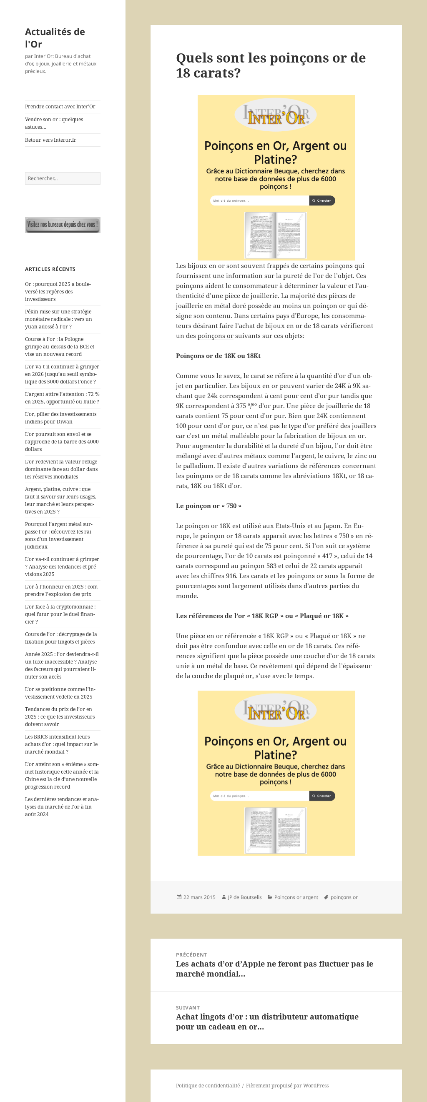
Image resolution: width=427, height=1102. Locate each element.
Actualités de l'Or (55, 37)
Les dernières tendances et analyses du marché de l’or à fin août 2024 (62, 807)
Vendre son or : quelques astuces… (54, 123)
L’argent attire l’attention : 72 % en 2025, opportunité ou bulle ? (62, 398)
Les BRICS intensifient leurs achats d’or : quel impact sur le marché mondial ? (61, 744)
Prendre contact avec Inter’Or (60, 106)
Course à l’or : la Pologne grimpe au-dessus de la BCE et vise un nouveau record (59, 347)
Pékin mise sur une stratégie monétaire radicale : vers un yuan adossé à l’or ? (58, 319)
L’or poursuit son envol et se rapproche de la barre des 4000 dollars (62, 442)
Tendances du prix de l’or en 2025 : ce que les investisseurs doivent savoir (60, 717)
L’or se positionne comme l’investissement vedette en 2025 (60, 693)
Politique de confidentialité (208, 1085)
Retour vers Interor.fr (50, 139)
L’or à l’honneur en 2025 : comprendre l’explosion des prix (62, 590)
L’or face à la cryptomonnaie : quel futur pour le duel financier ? (60, 614)
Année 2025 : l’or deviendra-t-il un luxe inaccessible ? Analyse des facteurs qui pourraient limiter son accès (62, 665)
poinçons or (216, 335)
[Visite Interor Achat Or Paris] (62, 225)
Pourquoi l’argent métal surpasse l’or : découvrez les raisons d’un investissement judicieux (59, 535)
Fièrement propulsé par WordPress (287, 1085)
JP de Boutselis (245, 897)
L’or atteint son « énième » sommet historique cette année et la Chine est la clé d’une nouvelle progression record (62, 775)
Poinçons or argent (296, 897)
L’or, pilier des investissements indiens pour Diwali (60, 418)
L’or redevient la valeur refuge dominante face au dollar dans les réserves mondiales (61, 469)
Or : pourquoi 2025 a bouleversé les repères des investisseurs (58, 292)
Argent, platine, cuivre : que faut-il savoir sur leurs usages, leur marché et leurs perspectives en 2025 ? (60, 500)
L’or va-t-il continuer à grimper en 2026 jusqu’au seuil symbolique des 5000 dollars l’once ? (62, 374)
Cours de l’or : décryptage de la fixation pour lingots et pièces (61, 638)
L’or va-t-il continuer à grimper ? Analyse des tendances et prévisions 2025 (62, 567)
